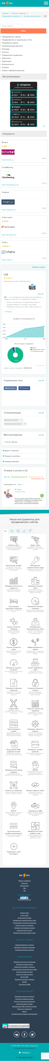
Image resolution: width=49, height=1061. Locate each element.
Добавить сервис (38, 267)
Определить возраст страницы (24, 967)
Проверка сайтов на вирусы (24, 950)
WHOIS (24, 982)
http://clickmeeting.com (10, 185)
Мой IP (24, 1011)
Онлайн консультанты (32, 16)
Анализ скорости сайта (24, 930)
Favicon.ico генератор (24, 1009)
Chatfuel (5, 192)
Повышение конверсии (11, 16)
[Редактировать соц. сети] (41, 380)
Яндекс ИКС (24, 977)
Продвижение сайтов (11, 37)
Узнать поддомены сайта (24, 974)
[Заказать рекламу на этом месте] (43, 126)
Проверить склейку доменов (24, 979)
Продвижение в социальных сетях (16, 40)
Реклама (5, 49)
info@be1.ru (26, 1053)
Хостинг (5, 52)
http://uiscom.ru (25, 281)
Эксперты (24, 883)
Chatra (4, 242)
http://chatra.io (7, 260)
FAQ (24, 888)
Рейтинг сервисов (19, 13)
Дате (20, 484)
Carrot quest (7, 217)
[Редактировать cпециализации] (41, 413)
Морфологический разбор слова (24, 933)
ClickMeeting (7, 167)
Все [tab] (5, 531)
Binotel (5, 142)
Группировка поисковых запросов (24, 923)
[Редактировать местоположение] (41, 435)
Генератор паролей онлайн (24, 999)
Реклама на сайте (26, 1057)
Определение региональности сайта (24, 969)
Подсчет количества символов (24, 1001)
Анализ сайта (24, 913)
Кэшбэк (5, 67)
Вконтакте (11, 388)
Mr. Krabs (18, 489)
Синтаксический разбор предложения (24, 1014)
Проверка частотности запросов (24, 962)
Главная (5, 13)
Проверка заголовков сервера (24, 928)
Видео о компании (11, 451)
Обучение (6, 58)
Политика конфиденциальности (24, 1048)
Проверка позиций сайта (24, 964)
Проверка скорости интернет (24, 996)
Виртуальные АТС (13, 420)
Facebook (25, 388)
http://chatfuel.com (8, 210)
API (24, 891)
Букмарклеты (24, 886)
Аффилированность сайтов (24, 945)
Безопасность (7, 64)
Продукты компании (12, 456)
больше (9, 311)
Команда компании (11, 462)
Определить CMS (24, 984)
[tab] (12, 531)
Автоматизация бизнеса (12, 46)
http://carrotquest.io (9, 235)
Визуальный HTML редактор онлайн (24, 1006)
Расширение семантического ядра (24, 920)
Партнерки (6, 61)
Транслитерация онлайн (24, 1004)
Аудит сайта (24, 915)
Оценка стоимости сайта (24, 972)
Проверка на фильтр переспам (24, 947)
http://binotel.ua (7, 160)
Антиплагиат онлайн (24, 918)
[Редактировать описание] (40, 294)
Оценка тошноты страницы (24, 925)
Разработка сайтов (9, 43)
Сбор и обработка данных (12, 70)
